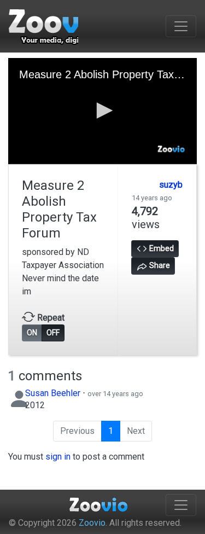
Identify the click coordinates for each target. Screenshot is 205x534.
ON (32, 332)
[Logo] (171, 149)
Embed (161, 248)
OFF (53, 332)
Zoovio (92, 523)
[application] (102, 111)
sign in (58, 456)
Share (159, 265)
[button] (103, 110)
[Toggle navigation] (181, 26)
